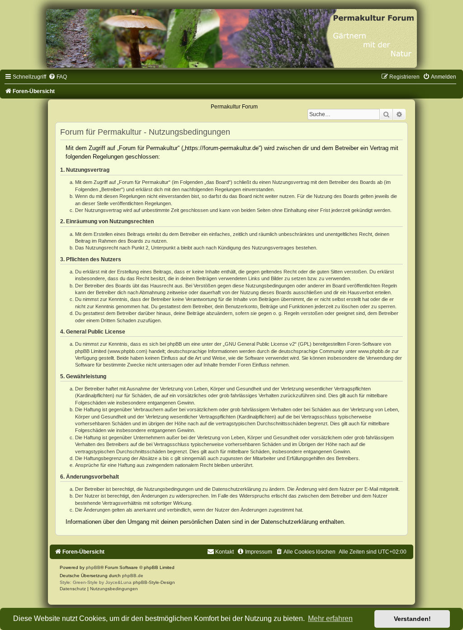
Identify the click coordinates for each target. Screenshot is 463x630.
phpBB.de (132, 575)
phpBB (93, 567)
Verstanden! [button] (412, 618)
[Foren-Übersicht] (231, 38)
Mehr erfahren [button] (330, 618)
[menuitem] (57, 77)
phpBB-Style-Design (154, 582)
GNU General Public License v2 (260, 344)
